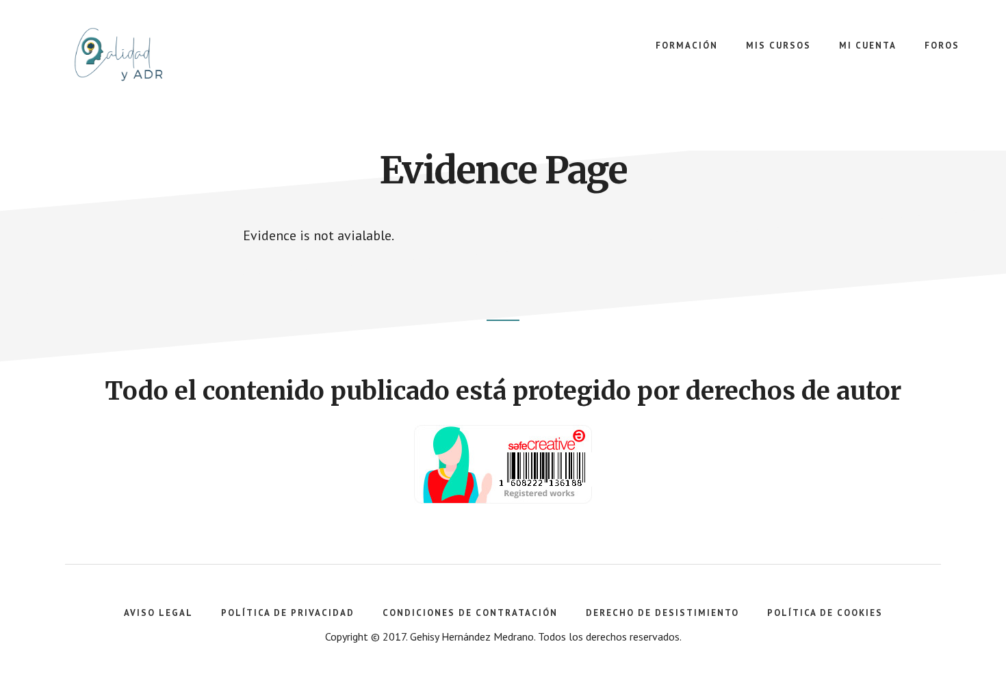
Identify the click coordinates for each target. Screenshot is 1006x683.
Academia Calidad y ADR (137, 54)
